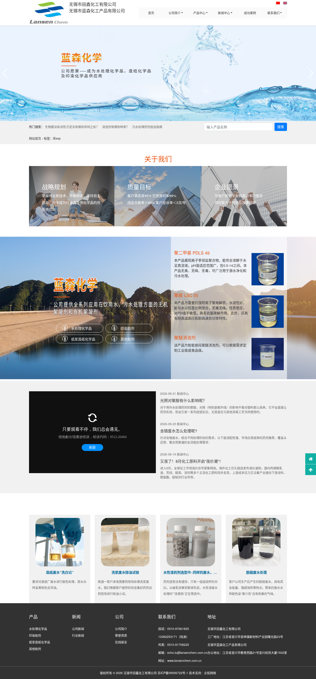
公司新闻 (78, 628)
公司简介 (175, 13)
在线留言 (121, 642)
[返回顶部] (310, 469)
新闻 (76, 617)
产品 (33, 617)
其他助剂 (127, 339)
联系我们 (273, 13)
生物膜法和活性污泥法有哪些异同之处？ (72, 126)
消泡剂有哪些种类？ (115, 126)
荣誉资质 (121, 635)
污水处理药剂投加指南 (147, 126)
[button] (5, 73)
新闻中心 (224, 13)
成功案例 (250, 13)
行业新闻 (78, 635)
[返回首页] (310, 458)
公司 (119, 617)
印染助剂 (127, 328)
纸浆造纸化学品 (83, 339)
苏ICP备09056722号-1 (173, 673)
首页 (151, 13)
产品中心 (199, 13)
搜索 (280, 126)
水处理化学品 (81, 328)
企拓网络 (210, 673)
